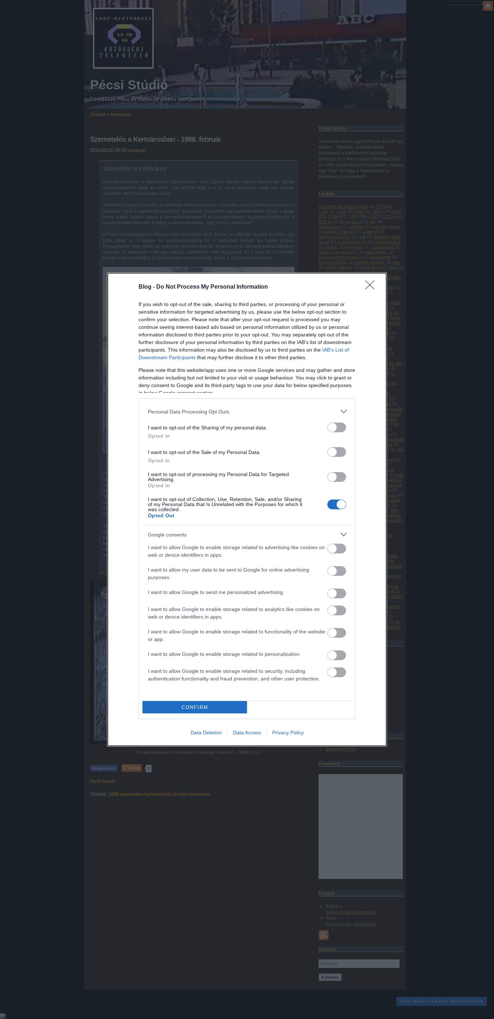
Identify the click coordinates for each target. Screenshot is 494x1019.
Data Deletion (206, 732)
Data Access (247, 732)
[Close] (372, 287)
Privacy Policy (288, 732)
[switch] (336, 427)
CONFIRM (195, 707)
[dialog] (247, 509)
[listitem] (247, 411)
